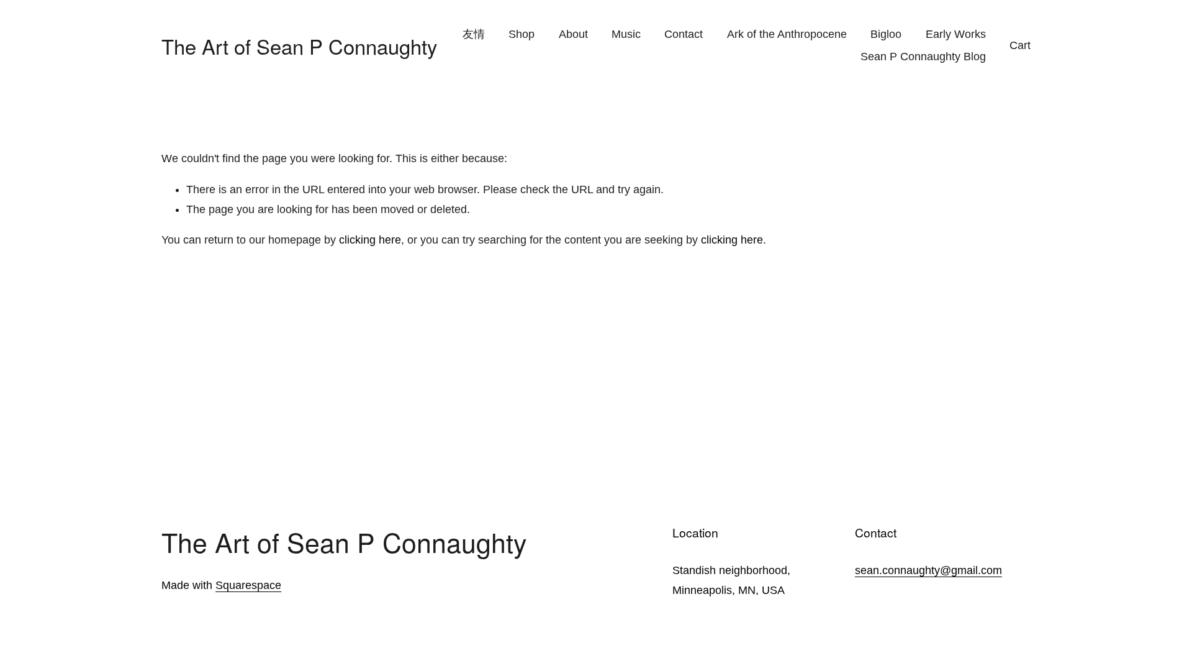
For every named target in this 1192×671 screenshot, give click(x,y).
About (573, 34)
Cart (1020, 45)
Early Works (956, 34)
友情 (474, 34)
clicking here (370, 240)
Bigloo (885, 34)
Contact (683, 34)
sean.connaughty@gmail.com (928, 570)
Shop (521, 34)
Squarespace (248, 585)
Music (626, 34)
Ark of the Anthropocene (787, 34)
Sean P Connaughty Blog (923, 56)
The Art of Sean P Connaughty (299, 45)
